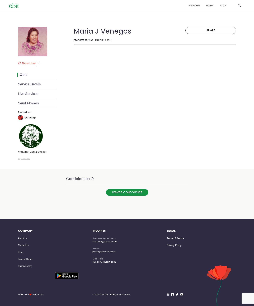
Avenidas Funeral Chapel (32, 152)
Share (210, 30)
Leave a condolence (127, 192)
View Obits (194, 5)
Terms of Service (175, 238)
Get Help (97, 258)
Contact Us (23, 245)
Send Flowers (28, 103)
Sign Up (210, 5)
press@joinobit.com (103, 251)
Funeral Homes (25, 259)
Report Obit (24, 158)
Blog (20, 252)
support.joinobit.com (104, 261)
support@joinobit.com (104, 241)
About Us (22, 238)
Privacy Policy (174, 245)
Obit (23, 75)
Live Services (28, 94)
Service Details (29, 84)
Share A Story (25, 266)
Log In (223, 5)
